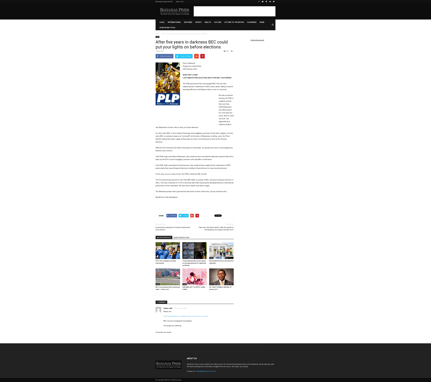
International (174, 22)
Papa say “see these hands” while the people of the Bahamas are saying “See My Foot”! (216, 228)
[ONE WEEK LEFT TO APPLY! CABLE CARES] (194, 276)
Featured (188, 22)
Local (162, 22)
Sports (198, 22)
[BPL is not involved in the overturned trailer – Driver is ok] (168, 276)
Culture (217, 22)
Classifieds (251, 22)
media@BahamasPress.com (206, 371)
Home (262, 22)
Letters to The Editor (234, 22)
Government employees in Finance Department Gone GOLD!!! (173, 228)
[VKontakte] (270, 1)
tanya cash (167, 308)
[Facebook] (259, 1)
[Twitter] (262, 1)
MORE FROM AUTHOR (181, 237)
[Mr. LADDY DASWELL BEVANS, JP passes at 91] (221, 276)
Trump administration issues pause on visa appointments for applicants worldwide (194, 263)
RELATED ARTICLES (164, 237)
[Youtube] (273, 1)
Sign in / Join (180, 1)
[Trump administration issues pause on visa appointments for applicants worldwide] (194, 250)
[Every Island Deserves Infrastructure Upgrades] (221, 250)
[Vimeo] (266, 1)
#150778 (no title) (167, 27)
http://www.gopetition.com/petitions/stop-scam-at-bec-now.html (185, 316)
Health (208, 22)
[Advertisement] (234, 11)
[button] (272, 25)
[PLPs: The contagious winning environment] (168, 250)
